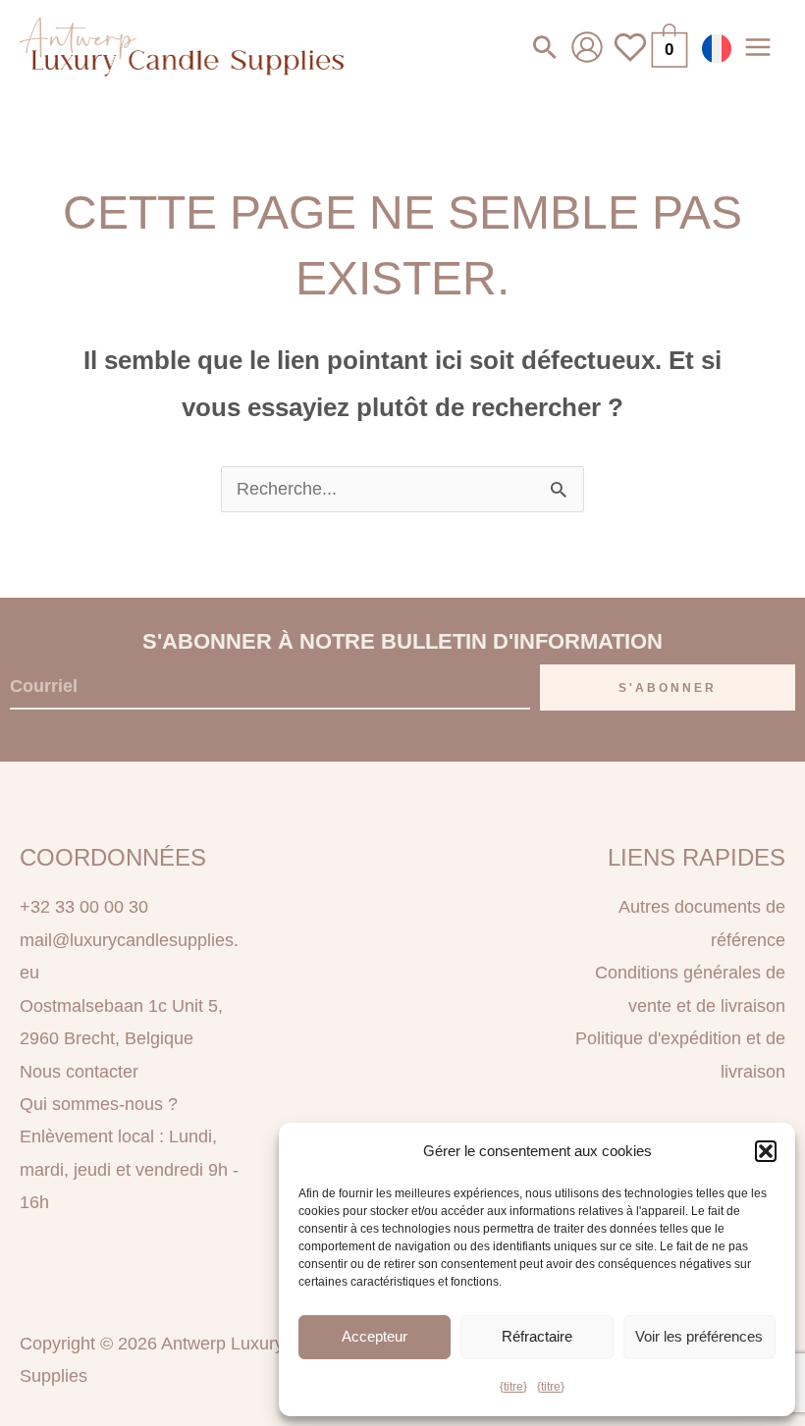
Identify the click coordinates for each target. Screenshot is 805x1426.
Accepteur (374, 1336)
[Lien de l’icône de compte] (587, 47)
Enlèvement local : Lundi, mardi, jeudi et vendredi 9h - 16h (129, 1169)
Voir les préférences (699, 1336)
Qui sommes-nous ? (99, 1104)
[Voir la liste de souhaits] (630, 58)
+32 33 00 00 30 (84, 907)
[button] (766, 1151)
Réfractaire (537, 1336)
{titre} (513, 1387)
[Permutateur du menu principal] (758, 47)
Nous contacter (79, 1072)
